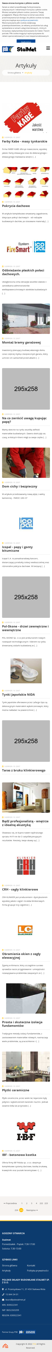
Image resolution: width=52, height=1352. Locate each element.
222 (41, 1203)
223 (46, 1203)
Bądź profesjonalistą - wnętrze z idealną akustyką (25, 823)
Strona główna (14, 72)
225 (21, 1210)
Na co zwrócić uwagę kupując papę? (24, 420)
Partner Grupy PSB (9, 1332)
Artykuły (6, 1270)
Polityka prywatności (38, 1270)
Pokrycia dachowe (16, 206)
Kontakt (31, 1265)
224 (16, 1210)
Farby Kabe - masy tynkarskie (24, 141)
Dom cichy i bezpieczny (19, 486)
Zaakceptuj (26, 42)
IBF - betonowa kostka (19, 1155)
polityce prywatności (29, 20)
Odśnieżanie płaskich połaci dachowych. (23, 272)
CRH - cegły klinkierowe (20, 889)
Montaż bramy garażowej (21, 342)
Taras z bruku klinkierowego (23, 770)
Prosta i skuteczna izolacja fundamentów (22, 1024)
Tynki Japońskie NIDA (18, 694)
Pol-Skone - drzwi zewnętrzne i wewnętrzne (25, 628)
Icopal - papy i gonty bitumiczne (17, 549)
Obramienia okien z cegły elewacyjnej (21, 955)
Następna (31, 1210)
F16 (34, 1344)
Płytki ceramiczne (15, 1090)
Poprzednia (11, 1203)
